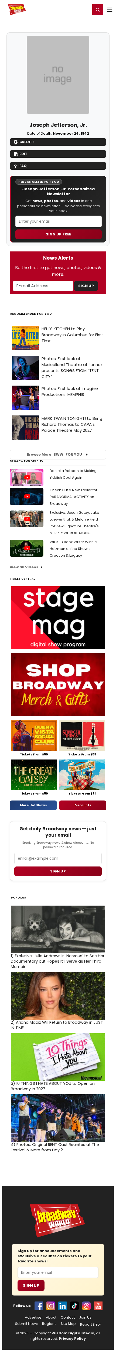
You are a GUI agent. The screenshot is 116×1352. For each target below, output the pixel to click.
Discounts (82, 805)
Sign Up (86, 285)
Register (68, 9)
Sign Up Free (58, 234)
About (51, 1317)
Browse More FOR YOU (54, 454)
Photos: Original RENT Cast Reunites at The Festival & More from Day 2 (55, 1147)
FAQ (23, 165)
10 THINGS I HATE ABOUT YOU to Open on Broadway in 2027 (53, 1086)
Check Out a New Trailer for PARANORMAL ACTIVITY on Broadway (73, 496)
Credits (27, 142)
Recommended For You (31, 314)
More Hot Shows (33, 805)
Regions (49, 1323)
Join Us (85, 1317)
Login (84, 9)
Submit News (26, 1323)
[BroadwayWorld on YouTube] (98, 1306)
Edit (23, 154)
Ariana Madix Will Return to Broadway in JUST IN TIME (57, 1025)
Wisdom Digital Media (73, 1333)
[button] (97, 9)
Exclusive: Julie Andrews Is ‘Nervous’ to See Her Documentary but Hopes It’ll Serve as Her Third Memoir (57, 961)
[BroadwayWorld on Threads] (86, 1306)
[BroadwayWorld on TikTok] (74, 1306)
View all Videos (24, 567)
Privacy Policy (72, 1338)
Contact (68, 1317)
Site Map (68, 1323)
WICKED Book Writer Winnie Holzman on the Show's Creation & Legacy (73, 548)
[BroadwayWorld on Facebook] (39, 1306)
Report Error (90, 1324)
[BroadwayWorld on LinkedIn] (62, 1306)
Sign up (58, 871)
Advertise (33, 1317)
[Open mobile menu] (109, 9)
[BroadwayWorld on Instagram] (51, 1306)
